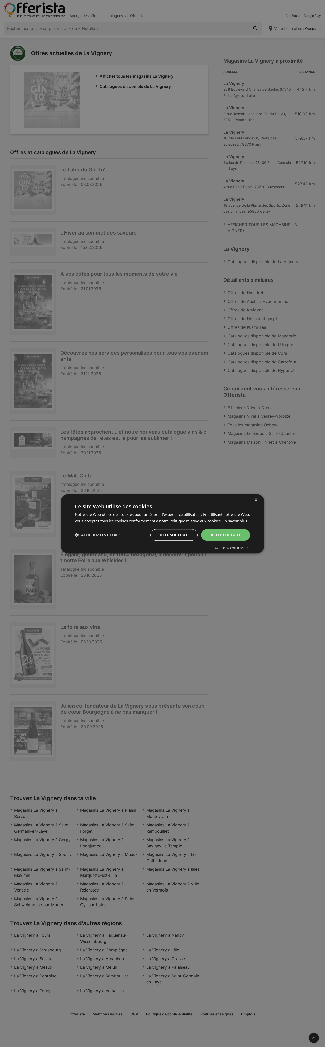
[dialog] (162, 523)
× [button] (256, 500)
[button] (98, 535)
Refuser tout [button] (174, 534)
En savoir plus (235, 520)
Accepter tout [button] (225, 534)
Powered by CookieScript (231, 548)
